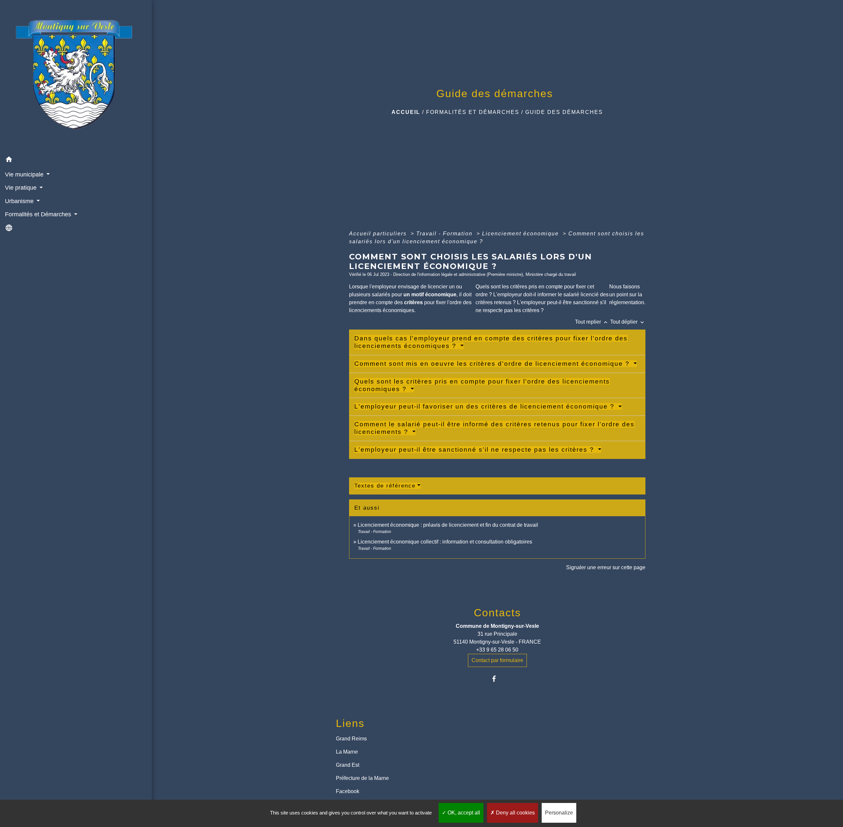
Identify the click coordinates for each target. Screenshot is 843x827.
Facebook (347, 791)
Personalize (559, 812)
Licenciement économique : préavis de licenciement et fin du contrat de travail (448, 525)
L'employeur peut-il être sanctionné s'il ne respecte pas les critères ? (475, 449)
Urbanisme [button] (20, 201)
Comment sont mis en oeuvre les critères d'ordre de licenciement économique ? (493, 363)
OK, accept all (463, 812)
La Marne (347, 752)
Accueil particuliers (379, 233)
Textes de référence (385, 486)
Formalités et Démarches (472, 112)
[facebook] (497, 679)
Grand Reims (351, 738)
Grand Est (347, 765)
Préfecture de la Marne (362, 778)
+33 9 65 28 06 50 (497, 650)
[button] (76, 160)
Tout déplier (627, 322)
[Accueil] (75, 76)
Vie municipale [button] (25, 174)
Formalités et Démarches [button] (39, 214)
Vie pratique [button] (21, 187)
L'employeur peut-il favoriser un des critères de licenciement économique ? (485, 406)
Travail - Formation (445, 233)
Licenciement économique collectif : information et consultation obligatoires (445, 542)
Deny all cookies (515, 812)
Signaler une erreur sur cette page (605, 567)
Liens (350, 723)
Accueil (406, 112)
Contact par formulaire (497, 660)
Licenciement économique (521, 233)
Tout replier (592, 322)
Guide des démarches (564, 112)
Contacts (497, 613)
